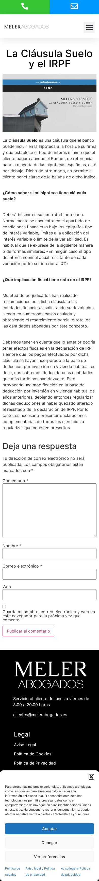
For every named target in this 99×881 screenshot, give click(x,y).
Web (7, 587)
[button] (91, 776)
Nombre (12, 546)
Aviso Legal (25, 744)
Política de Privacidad (35, 763)
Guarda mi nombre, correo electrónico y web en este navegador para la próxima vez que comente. (49, 616)
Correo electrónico (22, 566)
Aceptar (49, 828)
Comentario (15, 481)
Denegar (49, 842)
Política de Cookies (32, 753)
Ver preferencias (49, 856)
